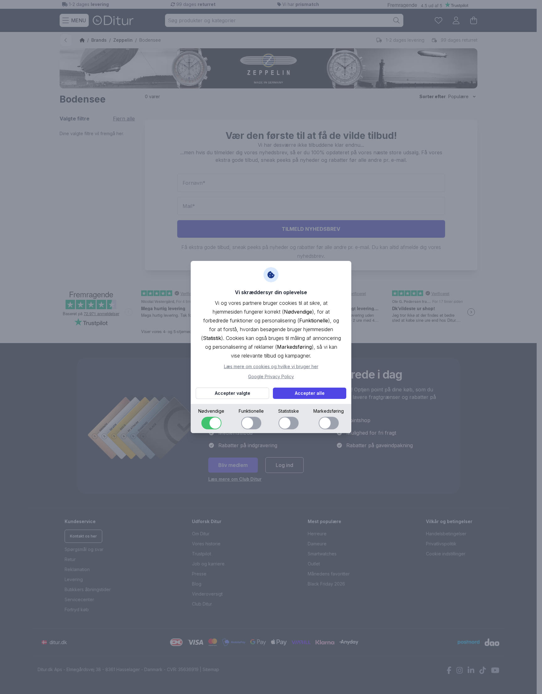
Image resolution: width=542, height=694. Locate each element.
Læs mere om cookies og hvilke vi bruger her (271, 366)
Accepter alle (310, 393)
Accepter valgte (232, 393)
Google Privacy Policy (271, 376)
